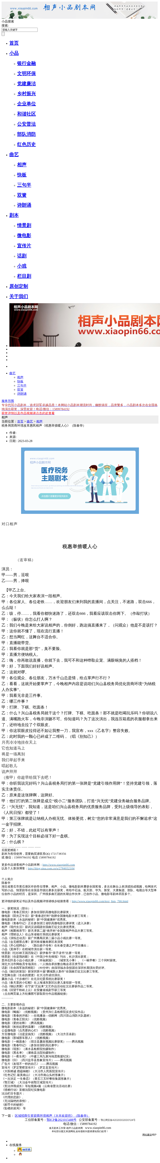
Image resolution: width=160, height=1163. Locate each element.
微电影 (24, 235)
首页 (14, 42)
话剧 (22, 255)
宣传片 (24, 245)
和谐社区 (26, 113)
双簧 (22, 195)
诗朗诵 (24, 205)
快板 (22, 174)
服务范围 (8, 401)
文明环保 (26, 73)
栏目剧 (24, 276)
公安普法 (26, 124)
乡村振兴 (26, 93)
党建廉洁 (26, 83)
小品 (14, 53)
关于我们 (18, 296)
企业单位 (26, 103)
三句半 (24, 184)
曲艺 (14, 154)
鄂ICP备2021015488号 (61, 1119)
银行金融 (26, 63)
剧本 (14, 215)
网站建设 (147, 1134)
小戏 (22, 265)
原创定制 (18, 286)
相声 (22, 164)
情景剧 (24, 225)
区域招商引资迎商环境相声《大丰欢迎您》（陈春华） (52, 1115)
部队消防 (26, 134)
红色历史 (26, 144)
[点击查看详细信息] (10, 349)
